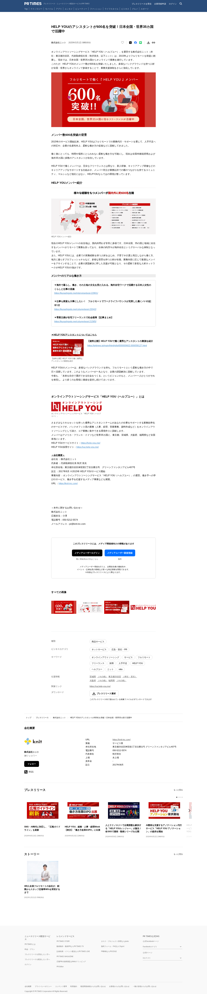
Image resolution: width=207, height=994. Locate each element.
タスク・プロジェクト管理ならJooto (115, 941)
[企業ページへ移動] (33, 742)
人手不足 (123, 663)
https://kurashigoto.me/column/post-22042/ (75, 309)
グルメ (135, 8)
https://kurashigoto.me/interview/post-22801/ (76, 293)
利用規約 (73, 986)
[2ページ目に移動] (178, 797)
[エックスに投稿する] (130, 42)
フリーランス (98, 663)
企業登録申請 (160, 3)
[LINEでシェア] (140, 42)
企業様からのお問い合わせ (119, 986)
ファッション (96, 8)
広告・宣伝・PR (119, 649)
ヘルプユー (97, 669)
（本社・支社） (129, 676)
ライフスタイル (111, 8)
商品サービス (98, 641)
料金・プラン (30, 949)
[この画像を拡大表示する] (63, 607)
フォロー (31, 764)
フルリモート (144, 657)
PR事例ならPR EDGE (109, 951)
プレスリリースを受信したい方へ (37, 954)
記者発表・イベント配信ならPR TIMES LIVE (73, 951)
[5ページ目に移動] (182, 797)
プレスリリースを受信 (141, 3)
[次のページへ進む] (190, 811)
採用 (111, 663)
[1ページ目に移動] (176, 797)
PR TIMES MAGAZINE (65, 956)
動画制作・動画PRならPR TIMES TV (70, 946)
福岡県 (111, 680)
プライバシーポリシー (43, 986)
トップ (28, 718)
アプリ (59, 8)
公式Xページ (147, 952)
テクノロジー (36, 8)
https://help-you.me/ (90, 443)
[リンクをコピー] (153, 42)
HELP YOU (137, 663)
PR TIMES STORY (63, 941)
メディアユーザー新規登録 (120, 553)
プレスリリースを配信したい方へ (37, 959)
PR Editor (60, 966)
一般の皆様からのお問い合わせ (144, 986)
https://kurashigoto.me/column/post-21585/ (75, 321)
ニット (110, 669)
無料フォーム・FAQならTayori (112, 946)
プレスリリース (42, 718)
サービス (128, 657)
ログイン (173, 3)
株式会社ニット (59, 718)
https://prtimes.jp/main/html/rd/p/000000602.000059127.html (117, 345)
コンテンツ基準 (61, 986)
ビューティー (81, 8)
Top (26, 8)
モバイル (49, 8)
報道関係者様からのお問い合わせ (93, 986)
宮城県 (93, 676)
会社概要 (28, 986)
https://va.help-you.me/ (87, 447)
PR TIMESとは (30, 944)
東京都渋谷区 (114, 676)
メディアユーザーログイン (87, 553)
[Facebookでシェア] (135, 42)
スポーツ (145, 8)
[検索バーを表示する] (181, 4)
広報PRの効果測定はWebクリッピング (71, 961)
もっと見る (178, 790)
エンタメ (69, 8)
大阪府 (93, 680)
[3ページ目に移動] (179, 797)
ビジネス (125, 8)
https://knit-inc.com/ (68, 483)
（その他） (102, 676)
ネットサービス (99, 649)
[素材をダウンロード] (148, 42)
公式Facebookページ (151, 941)
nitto (121, 669)
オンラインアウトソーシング (105, 657)
